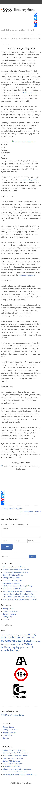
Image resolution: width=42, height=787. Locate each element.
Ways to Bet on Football (11, 583)
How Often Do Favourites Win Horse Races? (19, 597)
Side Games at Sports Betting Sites (15, 588)
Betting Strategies (9, 614)
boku (4, 641)
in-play (20, 644)
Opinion (38, 38)
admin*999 (6, 38)
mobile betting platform (30, 180)
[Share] (35, 25)
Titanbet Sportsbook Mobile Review (16, 569)
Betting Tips (31, 38)
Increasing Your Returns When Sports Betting (19, 591)
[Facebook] (35, 14)
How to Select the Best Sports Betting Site (18, 594)
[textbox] (20, 532)
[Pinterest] (35, 21)
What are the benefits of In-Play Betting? (17, 586)
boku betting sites (20, 641)
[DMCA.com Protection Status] (12, 715)
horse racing (4, 644)
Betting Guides (23, 38)
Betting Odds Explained (11, 578)
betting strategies (23, 637)
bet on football (5, 635)
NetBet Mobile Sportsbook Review (15, 572)
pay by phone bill (22, 647)
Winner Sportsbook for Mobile (14, 567)
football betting (36, 641)
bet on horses (22, 635)
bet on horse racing (14, 635)
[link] (18, 10)
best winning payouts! (27, 275)
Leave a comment (8, 44)
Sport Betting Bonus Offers (13, 575)
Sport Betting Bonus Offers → (30, 511)
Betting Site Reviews (10, 611)
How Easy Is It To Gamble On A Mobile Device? (19, 599)
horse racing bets (12, 644)
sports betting (10, 650)
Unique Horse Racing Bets (12, 580)
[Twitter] (35, 18)
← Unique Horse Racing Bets (11, 509)
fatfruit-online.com (30, 93)
